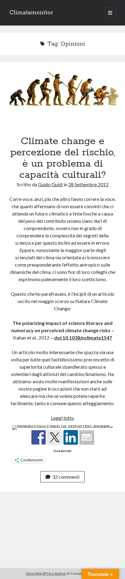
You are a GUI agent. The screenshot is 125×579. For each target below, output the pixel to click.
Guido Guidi (50, 184)
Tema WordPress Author (45, 573)
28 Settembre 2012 (88, 184)
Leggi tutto (62, 418)
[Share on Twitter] (54, 437)
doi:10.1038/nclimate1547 (83, 337)
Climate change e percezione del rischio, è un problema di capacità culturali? (62, 93)
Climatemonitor (31, 12)
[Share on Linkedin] (70, 437)
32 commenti (65, 477)
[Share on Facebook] (38, 437)
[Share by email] (86, 437)
